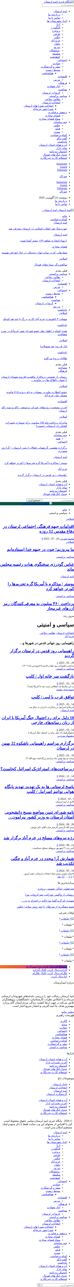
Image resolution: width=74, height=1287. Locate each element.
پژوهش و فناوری (57, 112)
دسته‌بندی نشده (65, 689)
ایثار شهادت (53, 86)
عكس (57, 125)
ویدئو (64, 1024)
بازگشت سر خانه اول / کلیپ (50, 676)
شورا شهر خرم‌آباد (43, 109)
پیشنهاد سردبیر (65, 735)
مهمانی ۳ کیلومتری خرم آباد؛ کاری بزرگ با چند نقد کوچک (35, 319)
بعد (59, 876)
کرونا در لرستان (51, 92)
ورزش (56, 306)
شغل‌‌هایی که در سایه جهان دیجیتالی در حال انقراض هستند (34, 252)
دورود (57, 47)
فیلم (57, 128)
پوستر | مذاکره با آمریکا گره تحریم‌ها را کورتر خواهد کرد (35, 463)
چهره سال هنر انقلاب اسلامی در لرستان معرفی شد (38, 228)
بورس (56, 79)
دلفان (57, 43)
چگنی (57, 37)
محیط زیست (53, 69)
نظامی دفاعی (52, 99)
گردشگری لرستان (56, 1094)
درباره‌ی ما (54, 14)
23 (63, 876)
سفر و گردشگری (50, 66)
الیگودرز (55, 27)
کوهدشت (55, 56)
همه (58, 438)
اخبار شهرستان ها (57, 21)
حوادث (56, 63)
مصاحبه (62, 367)
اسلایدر (63, 258)
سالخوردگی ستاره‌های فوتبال (50, 264)
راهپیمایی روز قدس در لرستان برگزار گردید (42, 475)
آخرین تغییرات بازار (56, 1062)
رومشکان (54, 50)
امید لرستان (60, 11)
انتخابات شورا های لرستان (38, 105)
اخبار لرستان (59, 1084)
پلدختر (56, 34)
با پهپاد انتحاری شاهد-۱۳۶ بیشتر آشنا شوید (43, 240)
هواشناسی (47, 73)
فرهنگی (62, 82)
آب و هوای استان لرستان (53, 144)
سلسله (56, 53)
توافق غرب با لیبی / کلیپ (52, 697)
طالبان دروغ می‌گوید (55, 358)
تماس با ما (54, 17)
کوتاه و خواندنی (58, 135)
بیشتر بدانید (67, 1011)
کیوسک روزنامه (58, 151)
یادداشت (62, 141)
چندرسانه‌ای (60, 122)
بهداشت (62, 89)
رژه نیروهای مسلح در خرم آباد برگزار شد (39, 838)
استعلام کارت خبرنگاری (53, 157)
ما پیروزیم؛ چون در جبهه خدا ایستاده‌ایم (40, 549)
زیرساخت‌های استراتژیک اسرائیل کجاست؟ (37, 769)
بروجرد (56, 30)
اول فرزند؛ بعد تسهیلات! (53, 346)
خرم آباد (55, 40)
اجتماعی (62, 60)
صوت (57, 131)
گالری (63, 1021)
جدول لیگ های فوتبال (55, 154)
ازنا (58, 24)
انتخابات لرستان (51, 102)
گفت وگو (62, 138)
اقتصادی (62, 76)
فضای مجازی (52, 115)
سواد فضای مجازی (49, 118)
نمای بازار (61, 148)
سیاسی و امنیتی (58, 96)
